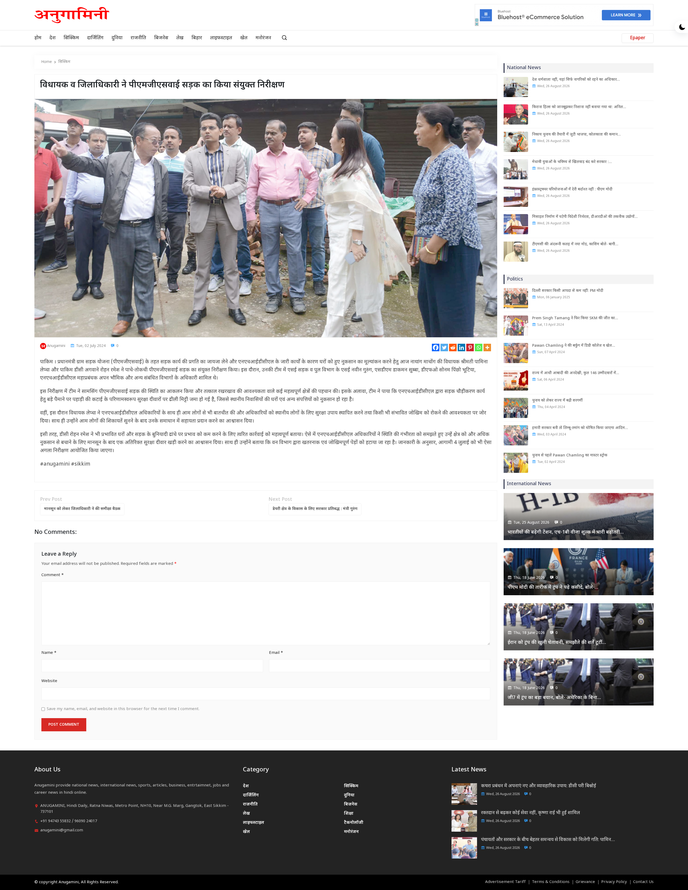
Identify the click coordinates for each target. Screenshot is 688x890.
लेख (180, 38)
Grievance (585, 882)
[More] (487, 347)
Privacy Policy (614, 882)
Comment (52, 575)
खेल (244, 38)
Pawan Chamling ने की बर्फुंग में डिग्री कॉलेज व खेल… (573, 345)
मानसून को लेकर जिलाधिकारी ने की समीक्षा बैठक (82, 509)
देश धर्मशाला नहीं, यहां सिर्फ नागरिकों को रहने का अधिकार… (576, 79)
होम (37, 38)
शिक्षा (348, 814)
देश (52, 38)
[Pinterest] (470, 347)
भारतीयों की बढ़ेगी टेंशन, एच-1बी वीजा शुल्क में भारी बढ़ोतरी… (566, 532)
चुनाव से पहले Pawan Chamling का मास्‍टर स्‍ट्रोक (569, 455)
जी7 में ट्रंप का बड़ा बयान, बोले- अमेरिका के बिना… (554, 698)
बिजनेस (161, 38)
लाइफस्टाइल (221, 38)
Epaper (637, 38)
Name (48, 652)
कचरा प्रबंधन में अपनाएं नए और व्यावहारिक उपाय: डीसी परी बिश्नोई (538, 786)
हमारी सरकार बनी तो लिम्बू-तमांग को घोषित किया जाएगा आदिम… (580, 428)
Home (46, 62)
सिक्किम (71, 38)
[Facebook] (435, 347)
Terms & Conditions (550, 882)
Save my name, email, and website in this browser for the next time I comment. (123, 709)
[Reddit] (453, 347)
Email (276, 652)
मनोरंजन (263, 38)
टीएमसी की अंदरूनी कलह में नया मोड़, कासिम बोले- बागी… (575, 244)
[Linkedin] (461, 347)
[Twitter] (444, 347)
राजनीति (138, 38)
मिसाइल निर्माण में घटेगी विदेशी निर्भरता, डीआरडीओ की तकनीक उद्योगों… (584, 216)
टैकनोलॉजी (353, 823)
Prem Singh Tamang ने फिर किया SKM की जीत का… (575, 318)
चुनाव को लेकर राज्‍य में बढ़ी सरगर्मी (557, 400)
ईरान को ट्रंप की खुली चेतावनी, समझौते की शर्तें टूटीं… (557, 643)
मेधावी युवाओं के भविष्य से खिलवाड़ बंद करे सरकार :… (572, 162)
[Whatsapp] (478, 347)
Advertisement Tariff (505, 882)
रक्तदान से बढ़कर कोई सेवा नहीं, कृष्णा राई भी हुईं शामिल (530, 813)
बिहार (197, 38)
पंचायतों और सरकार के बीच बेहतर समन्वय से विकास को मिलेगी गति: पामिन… (548, 840)
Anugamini (56, 346)
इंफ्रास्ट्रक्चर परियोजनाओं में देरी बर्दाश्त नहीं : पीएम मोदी (572, 189)
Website (49, 681)
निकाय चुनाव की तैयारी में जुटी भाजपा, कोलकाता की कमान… (576, 134)
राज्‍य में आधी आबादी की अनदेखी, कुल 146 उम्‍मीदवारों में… (575, 373)
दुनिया (117, 38)
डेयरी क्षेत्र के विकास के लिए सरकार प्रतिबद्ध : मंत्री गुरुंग (315, 509)
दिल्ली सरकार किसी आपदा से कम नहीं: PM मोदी (567, 290)
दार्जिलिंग (95, 38)
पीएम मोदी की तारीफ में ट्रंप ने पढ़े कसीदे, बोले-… (553, 587)
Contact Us (643, 882)
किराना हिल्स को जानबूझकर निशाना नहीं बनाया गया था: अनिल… (579, 107)
